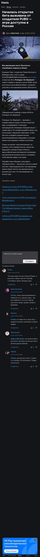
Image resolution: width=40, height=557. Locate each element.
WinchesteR (15, 332)
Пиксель (14, 313)
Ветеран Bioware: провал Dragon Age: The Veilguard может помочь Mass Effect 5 (19, 208)
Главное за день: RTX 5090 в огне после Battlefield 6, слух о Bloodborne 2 (19, 189)
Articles (15, 7)
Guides (22, 7)
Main (3, 7)
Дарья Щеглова (16, 289)
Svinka (10, 270)
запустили (32, 77)
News (9, 7)
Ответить (11, 284)
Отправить (29, 261)
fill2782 (13, 352)
